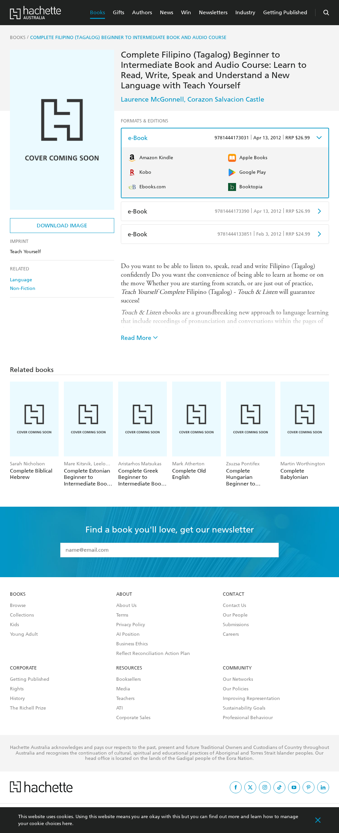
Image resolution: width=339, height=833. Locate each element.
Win (186, 12)
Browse (18, 605)
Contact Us (234, 605)
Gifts (118, 12)
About (124, 594)
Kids (14, 625)
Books (97, 12)
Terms (122, 615)
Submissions (236, 625)
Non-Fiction (22, 288)
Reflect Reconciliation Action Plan (153, 653)
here (67, 823)
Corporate (23, 668)
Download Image (62, 225)
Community (237, 668)
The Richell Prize (28, 708)
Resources (129, 668)
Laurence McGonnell (152, 99)
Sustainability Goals (244, 708)
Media (123, 689)
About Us (126, 605)
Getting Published (285, 12)
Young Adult (24, 634)
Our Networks (238, 679)
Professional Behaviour (248, 718)
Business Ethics (132, 644)
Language (21, 280)
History (17, 698)
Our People (235, 615)
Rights (17, 689)
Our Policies (235, 689)
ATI (119, 708)
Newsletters (213, 12)
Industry (245, 12)
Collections (22, 615)
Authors (142, 12)
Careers (231, 634)
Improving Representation (251, 698)
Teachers (125, 698)
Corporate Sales (133, 718)
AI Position (128, 634)
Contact (233, 594)
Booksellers (128, 679)
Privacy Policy (130, 625)
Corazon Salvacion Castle (225, 99)
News (166, 12)
